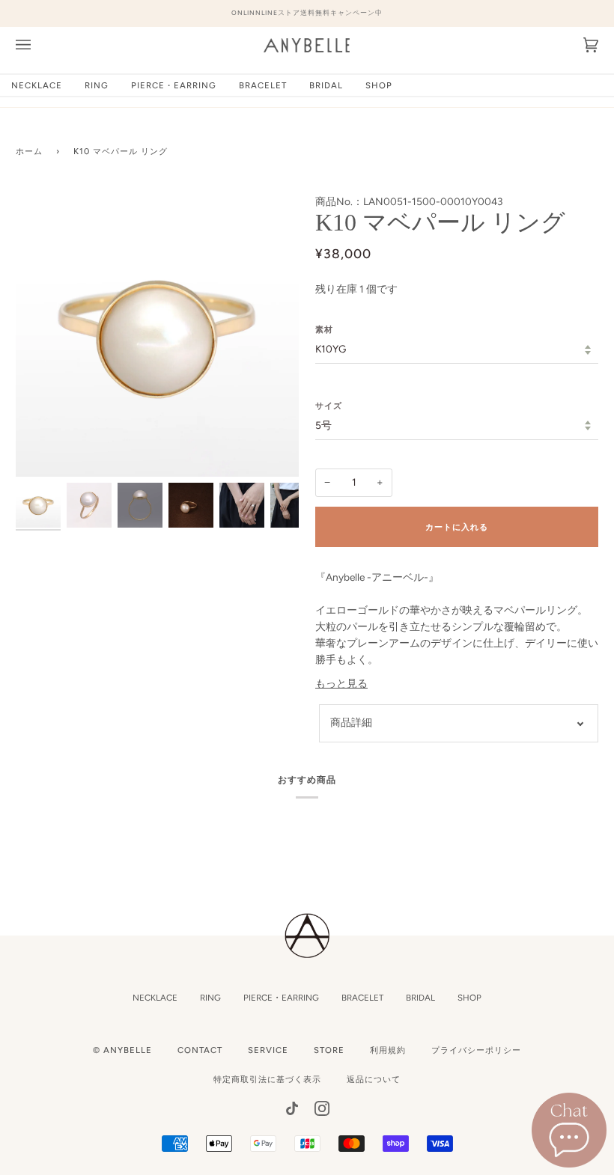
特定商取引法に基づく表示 (267, 1079)
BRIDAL (420, 997)
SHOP (469, 997)
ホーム (29, 151)
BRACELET (362, 997)
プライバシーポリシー (476, 1050)
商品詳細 (351, 722)
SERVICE (268, 1050)
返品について (374, 1079)
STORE (329, 1050)
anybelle (127, 1050)
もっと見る (341, 683)
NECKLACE (155, 997)
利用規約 (388, 1050)
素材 (324, 329)
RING (210, 997)
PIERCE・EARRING (281, 997)
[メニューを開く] (38, 45)
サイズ (328, 405)
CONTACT (199, 1050)
